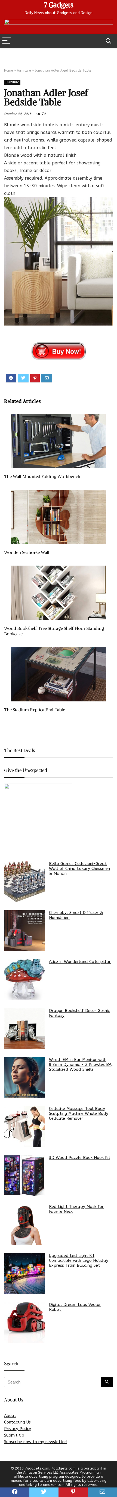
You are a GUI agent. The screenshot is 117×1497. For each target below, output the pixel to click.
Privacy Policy (17, 1428)
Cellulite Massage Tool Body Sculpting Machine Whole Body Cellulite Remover (78, 1113)
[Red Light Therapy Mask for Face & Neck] (24, 1224)
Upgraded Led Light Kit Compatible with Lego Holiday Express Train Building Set (78, 1260)
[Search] (108, 41)
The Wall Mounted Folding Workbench (42, 476)
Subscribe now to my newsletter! (35, 1441)
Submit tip (14, 1435)
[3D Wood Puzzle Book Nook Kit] (24, 1175)
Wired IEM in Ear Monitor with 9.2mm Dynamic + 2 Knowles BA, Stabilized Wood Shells (81, 1064)
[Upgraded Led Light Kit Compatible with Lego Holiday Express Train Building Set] (24, 1273)
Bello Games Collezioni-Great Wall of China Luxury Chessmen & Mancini (79, 868)
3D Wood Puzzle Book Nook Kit (79, 1157)
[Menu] (6, 41)
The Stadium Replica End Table (34, 709)
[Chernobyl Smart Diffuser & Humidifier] (24, 930)
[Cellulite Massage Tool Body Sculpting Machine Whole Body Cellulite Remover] (24, 1126)
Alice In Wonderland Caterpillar (80, 961)
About (10, 1415)
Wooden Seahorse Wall (26, 552)
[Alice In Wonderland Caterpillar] (24, 979)
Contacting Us (17, 1422)
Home (8, 70)
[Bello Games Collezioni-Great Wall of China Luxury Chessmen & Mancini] (24, 881)
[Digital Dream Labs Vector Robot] (24, 1322)
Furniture (24, 70)
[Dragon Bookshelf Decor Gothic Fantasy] (24, 1028)
